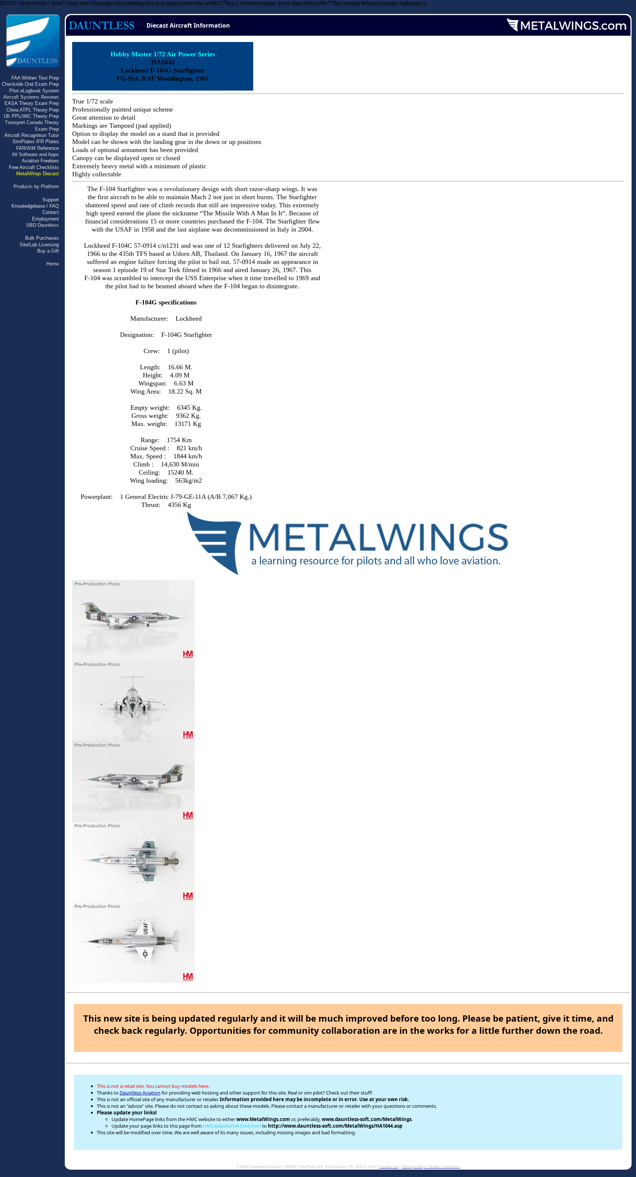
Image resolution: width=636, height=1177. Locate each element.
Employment (45, 219)
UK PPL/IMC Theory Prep (31, 116)
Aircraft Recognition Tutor (31, 135)
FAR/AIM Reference (37, 148)
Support (50, 199)
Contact (50, 212)
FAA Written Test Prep (35, 78)
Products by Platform (36, 186)
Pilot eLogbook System (34, 91)
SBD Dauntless (42, 225)
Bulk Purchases (42, 238)
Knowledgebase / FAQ (35, 206)
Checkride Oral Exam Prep (30, 84)
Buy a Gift (48, 251)
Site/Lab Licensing (39, 244)
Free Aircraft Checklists (34, 167)
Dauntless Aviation (140, 1092)
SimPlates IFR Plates (36, 141)
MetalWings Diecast (37, 173)
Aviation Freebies (40, 160)
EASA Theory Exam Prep (31, 103)
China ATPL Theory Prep (32, 110)
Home (52, 264)
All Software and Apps (35, 154)
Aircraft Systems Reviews (31, 97)
